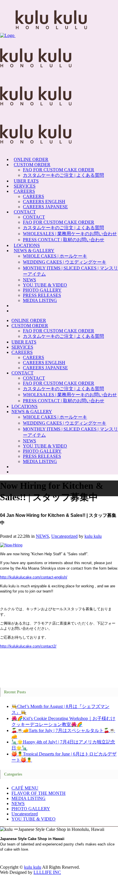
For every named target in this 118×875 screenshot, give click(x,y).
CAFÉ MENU (24, 788)
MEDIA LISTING (28, 798)
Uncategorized (64, 536)
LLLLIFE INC (47, 872)
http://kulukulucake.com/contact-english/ (33, 577)
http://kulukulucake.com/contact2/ (28, 646)
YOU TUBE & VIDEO (33, 819)
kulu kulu (93, 536)
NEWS (42, 536)
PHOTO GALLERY (30, 808)
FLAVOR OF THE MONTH (38, 793)
